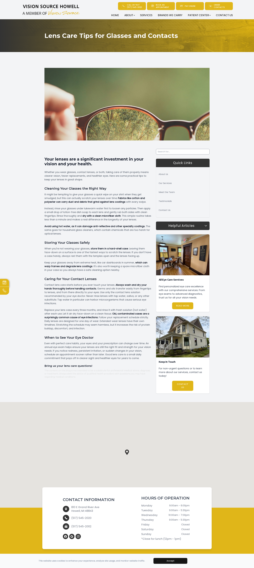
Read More (182, 305)
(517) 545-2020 (81, 518)
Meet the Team (167, 192)
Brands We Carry (170, 15)
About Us (163, 174)
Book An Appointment (162, 6)
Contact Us (224, 15)
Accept (170, 560)
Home (115, 15)
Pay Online (190, 6)
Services (146, 15)
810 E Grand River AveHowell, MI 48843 (85, 509)
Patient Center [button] (198, 15)
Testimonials (165, 201)
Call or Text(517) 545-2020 (134, 6)
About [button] (128, 15)
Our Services (165, 183)
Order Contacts (219, 6)
